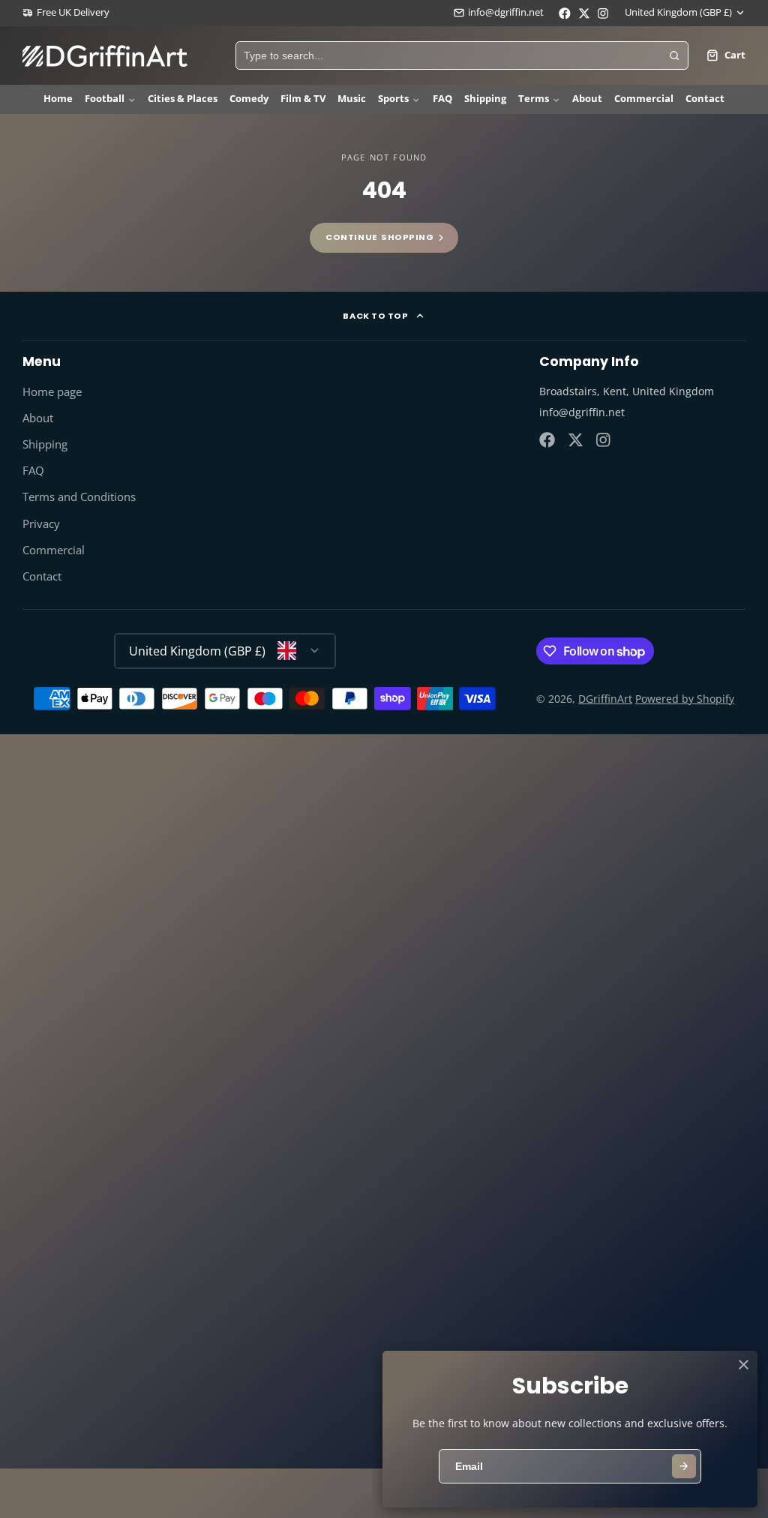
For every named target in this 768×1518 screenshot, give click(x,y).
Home (58, 98)
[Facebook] (547, 440)
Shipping (485, 98)
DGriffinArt (605, 699)
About (587, 98)
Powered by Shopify (684, 699)
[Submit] (684, 1466)
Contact (705, 98)
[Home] (105, 56)
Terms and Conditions (79, 497)
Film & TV (303, 98)
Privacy (41, 524)
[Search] (674, 55)
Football (104, 98)
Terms (533, 98)
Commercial (644, 98)
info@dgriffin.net (506, 12)
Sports (393, 98)
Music (352, 98)
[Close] (744, 1364)
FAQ (442, 98)
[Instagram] (604, 440)
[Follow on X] (576, 440)
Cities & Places (183, 98)
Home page (52, 392)
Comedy (249, 98)
